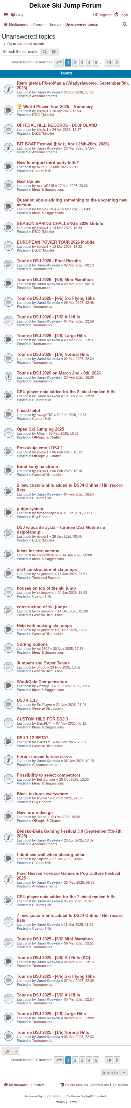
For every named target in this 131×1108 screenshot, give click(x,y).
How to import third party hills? (48, 162)
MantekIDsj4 (46, 209)
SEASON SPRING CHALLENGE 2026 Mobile (60, 223)
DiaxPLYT (44, 723)
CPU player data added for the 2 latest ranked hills (66, 391)
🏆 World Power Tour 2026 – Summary (55, 106)
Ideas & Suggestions (48, 189)
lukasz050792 (48, 555)
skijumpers (45, 574)
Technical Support (46, 578)
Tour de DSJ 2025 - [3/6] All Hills (48, 995)
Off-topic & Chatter (46, 437)
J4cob (41, 667)
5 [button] (96, 62)
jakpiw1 (42, 111)
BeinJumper (46, 779)
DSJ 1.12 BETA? (33, 737)
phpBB (49, 1096)
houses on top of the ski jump (46, 588)
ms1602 (43, 648)
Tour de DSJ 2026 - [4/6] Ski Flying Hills (56, 298)
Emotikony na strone (37, 466)
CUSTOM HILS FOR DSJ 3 (42, 719)
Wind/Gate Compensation (42, 681)
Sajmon (42, 859)
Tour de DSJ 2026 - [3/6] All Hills (48, 317)
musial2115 (45, 186)
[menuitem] (16, 15)
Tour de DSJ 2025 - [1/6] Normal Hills (53, 1032)
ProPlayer (44, 705)
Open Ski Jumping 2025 (40, 429)
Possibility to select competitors (48, 775)
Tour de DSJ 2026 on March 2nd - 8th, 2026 (59, 373)
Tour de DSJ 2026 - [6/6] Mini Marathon (55, 279)
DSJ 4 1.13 (27, 700)
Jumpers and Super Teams (43, 663)
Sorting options (32, 644)
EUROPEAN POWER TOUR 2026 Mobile (55, 242)
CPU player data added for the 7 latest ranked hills (66, 896)
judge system (30, 508)
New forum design (35, 812)
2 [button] (75, 62)
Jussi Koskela (48, 92)
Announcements (44, 96)
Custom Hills (42, 171)
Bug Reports (42, 517)
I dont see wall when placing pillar (51, 854)
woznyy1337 (47, 686)
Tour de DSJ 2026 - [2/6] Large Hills (51, 335)
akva (41, 167)
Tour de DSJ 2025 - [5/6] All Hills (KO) (53, 957)
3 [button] (82, 62)
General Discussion (47, 475)
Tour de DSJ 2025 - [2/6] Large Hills (51, 1013)
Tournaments (42, 269)
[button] (59, 62)
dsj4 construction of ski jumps (47, 569)
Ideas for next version (38, 550)
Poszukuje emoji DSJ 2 (40, 447)
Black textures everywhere (42, 793)
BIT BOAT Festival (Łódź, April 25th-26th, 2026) (63, 144)
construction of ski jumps (42, 607)
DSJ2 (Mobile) (43, 115)
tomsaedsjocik (48, 513)
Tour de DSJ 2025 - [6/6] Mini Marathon (55, 939)
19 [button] (109, 62)
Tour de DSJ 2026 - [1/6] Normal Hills (53, 354)
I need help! (28, 410)
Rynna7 (43, 798)
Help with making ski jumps (44, 625)
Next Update (28, 181)
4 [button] (89, 62)
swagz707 (45, 415)
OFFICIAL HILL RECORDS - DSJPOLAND (57, 125)
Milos (41, 433)
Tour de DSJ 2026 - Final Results (49, 261)
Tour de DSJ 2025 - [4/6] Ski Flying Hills (56, 976)
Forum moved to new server (44, 756)
